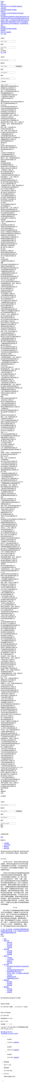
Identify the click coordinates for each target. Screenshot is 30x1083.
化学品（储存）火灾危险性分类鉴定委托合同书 (14, 20)
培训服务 (14, 9)
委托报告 (14, 28)
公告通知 (3, 13)
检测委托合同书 (11, 976)
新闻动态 (15, 13)
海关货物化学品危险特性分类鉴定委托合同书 (13, 16)
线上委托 (3, 15)
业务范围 (3, 8)
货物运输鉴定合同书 (14, 21)
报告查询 (3, 27)
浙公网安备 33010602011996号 (9, 1033)
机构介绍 (3, 4)
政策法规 (20, 13)
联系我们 (3, 30)
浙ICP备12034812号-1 (7, 1032)
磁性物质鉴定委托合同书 (22, 18)
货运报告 (8, 28)
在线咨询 (16, 1042)
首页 (2, 3)
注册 (5, 34)
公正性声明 (9, 13)
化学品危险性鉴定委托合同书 (15, 970)
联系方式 (3, 32)
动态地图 (9, 990)
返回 (2, 934)
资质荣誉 (14, 6)
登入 (2, 34)
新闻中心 (3, 11)
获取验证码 (19, 66)
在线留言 (8, 32)
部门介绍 (9, 6)
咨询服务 (8, 9)
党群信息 (19, 6)
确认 (2, 825)
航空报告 (3, 28)
